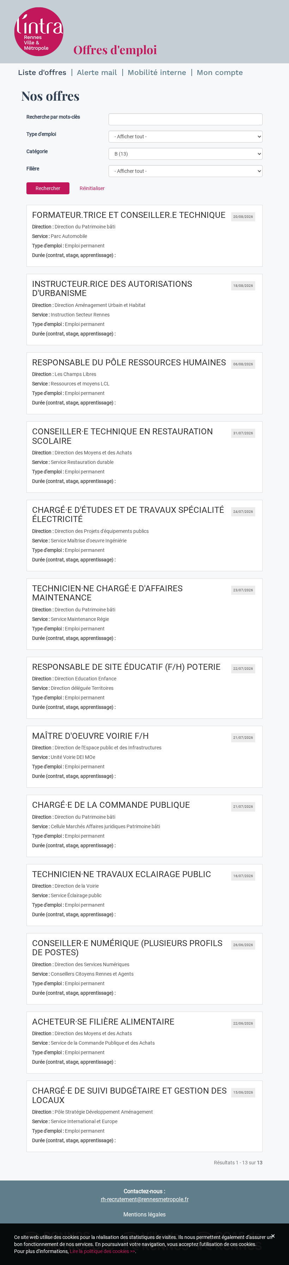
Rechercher (48, 188)
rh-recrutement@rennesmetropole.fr (145, 1199)
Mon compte (220, 72)
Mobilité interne (157, 72)
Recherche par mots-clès (53, 117)
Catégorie (37, 151)
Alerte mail (97, 72)
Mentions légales (144, 1214)
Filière (32, 168)
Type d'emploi (41, 134)
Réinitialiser (92, 188)
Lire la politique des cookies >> (102, 1251)
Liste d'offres (42, 72)
